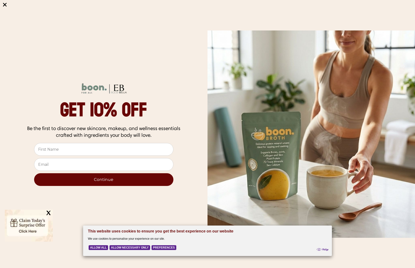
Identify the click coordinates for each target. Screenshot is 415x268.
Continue (103, 179)
